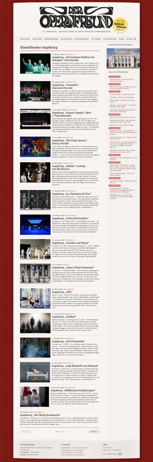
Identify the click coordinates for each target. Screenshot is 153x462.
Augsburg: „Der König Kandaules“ (40, 415)
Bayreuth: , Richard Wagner (122, 125)
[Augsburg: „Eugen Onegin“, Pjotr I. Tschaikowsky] (35, 119)
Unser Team (107, 448)
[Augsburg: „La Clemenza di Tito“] (35, 200)
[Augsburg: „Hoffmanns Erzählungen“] (34, 397)
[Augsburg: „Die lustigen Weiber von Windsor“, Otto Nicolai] (35, 63)
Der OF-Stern (78, 452)
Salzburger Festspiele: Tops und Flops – (123, 111)
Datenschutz (117, 450)
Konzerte (75, 448)
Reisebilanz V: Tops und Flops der (123, 159)
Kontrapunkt (82, 39)
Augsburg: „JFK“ (62, 292)
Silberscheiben (66, 452)
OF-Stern (96, 39)
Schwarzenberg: (122, 94)
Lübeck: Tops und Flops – (122, 174)
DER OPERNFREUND (27, 445)
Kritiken (37, 39)
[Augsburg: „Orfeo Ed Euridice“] (35, 224)
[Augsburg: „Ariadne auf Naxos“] (35, 249)
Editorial (25, 39)
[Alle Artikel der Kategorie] (123, 58)
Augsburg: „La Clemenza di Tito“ (71, 193)
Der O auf (110, 454)
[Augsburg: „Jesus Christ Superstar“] (35, 274)
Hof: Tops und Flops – (123, 182)
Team (121, 39)
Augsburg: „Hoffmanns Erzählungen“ (73, 390)
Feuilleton (67, 39)
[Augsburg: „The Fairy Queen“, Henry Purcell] (35, 147)
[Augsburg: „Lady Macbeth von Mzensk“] (35, 372)
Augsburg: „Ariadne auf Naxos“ (70, 242)
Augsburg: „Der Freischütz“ (68, 341)
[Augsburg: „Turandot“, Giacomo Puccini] (35, 91)
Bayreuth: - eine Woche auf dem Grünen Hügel (123, 106)
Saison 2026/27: (122, 80)
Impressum (107, 450)
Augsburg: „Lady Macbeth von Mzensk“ (75, 365)
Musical (66, 264)
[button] (94, 432)
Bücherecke (79, 450)
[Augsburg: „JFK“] (35, 298)
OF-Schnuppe (110, 39)
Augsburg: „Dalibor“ (64, 316)
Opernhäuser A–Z (67, 450)
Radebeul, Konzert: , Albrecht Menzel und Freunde (123, 132)
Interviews (83, 448)
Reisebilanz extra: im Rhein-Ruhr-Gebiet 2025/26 (121, 196)
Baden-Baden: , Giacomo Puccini (122, 101)
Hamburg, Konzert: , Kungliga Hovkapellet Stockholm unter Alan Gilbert (122, 190)
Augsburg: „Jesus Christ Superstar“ (73, 267)
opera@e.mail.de (33, 455)
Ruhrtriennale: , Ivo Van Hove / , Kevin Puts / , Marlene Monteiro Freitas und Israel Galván (123, 167)
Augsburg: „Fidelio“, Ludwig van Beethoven (68, 168)
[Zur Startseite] (76, 17)
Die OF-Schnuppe (67, 455)
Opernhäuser (51, 39)
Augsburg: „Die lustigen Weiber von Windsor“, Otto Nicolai (73, 59)
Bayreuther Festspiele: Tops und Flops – (123, 121)
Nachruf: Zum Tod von (123, 117)
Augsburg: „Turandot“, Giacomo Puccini (65, 86)
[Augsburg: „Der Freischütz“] (35, 347)
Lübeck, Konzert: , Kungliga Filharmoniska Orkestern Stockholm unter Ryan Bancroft (123, 144)
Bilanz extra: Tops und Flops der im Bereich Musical (123, 88)
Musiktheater (70, 54)
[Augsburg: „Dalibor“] (35, 323)
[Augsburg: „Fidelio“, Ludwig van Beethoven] (35, 172)
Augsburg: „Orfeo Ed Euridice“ (70, 218)
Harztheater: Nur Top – (123, 138)
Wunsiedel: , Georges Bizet (122, 97)
